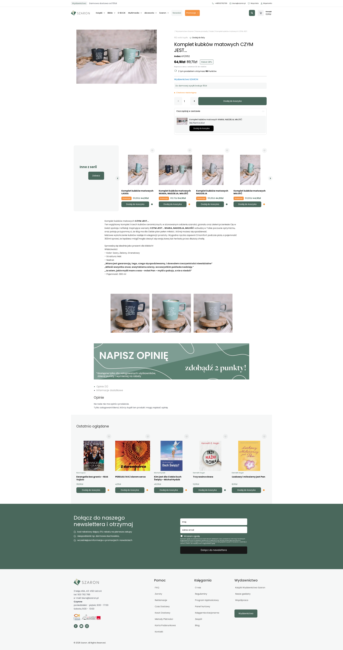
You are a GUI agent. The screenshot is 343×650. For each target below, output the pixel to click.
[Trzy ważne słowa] (210, 456)
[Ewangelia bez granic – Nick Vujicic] (94, 456)
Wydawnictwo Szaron (185, 31)
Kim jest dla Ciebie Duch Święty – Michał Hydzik (167, 478)
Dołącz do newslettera (214, 550)
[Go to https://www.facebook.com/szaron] (76, 626)
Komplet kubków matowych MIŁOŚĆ (250, 192)
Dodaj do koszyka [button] (201, 128)
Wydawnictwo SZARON (186, 79)
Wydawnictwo (79, 3)
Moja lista (255, 3)
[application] (103, 13)
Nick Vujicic (81, 473)
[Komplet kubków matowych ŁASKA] (138, 170)
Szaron (162, 12)
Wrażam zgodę (192, 536)
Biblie (110, 12)
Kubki (212, 31)
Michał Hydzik (159, 473)
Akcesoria (149, 12)
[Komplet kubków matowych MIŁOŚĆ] (250, 170)
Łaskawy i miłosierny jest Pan (248, 476)
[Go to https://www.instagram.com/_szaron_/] (87, 626)
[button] (252, 13)
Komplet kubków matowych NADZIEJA (212, 192)
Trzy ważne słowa (203, 476)
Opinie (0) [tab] (102, 386)
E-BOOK (122, 12)
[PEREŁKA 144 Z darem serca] (132, 456)
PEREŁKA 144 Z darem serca (130, 476)
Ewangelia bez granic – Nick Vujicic (92, 478)
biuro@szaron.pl (239, 3)
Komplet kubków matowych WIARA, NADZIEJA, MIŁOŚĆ (175, 192)
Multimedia (133, 12)
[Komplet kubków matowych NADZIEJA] (212, 170)
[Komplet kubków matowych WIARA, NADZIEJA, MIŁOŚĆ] (182, 121)
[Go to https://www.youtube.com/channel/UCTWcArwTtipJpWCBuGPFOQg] (81, 626)
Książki (99, 12)
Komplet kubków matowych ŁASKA (137, 192)
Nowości (177, 12)
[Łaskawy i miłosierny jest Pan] (249, 456)
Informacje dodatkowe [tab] (109, 390)
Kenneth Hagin (199, 473)
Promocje (191, 12)
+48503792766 (221, 3)
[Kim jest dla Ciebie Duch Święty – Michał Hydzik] (171, 456)
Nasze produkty (201, 31)
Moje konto (267, 3)
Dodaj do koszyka (232, 101)
